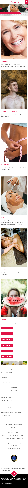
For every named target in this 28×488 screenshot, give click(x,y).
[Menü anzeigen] (26, 2)
